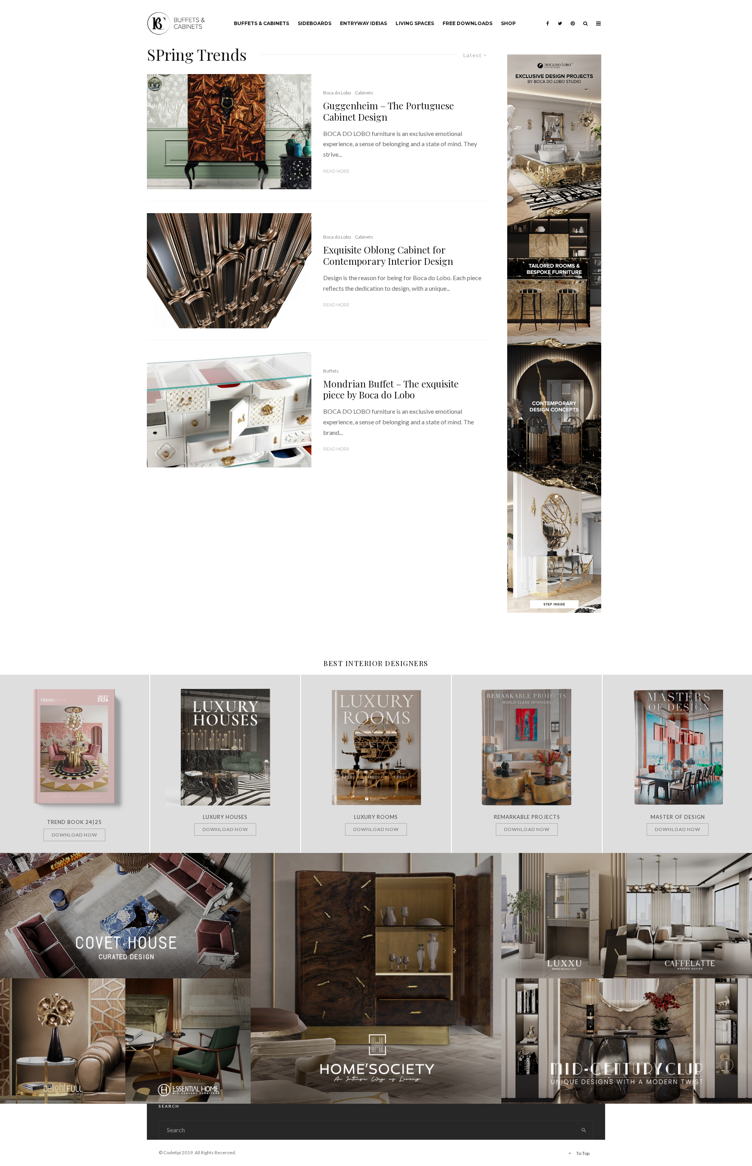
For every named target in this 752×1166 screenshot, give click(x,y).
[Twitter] (559, 17)
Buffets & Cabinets (261, 23)
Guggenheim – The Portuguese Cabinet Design (388, 111)
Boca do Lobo (337, 93)
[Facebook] (547, 17)
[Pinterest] (572, 17)
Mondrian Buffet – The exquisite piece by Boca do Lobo (391, 389)
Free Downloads (467, 23)
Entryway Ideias (363, 23)
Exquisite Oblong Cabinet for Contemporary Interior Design (388, 255)
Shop (508, 23)
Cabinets (364, 93)
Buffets (331, 371)
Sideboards (314, 23)
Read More (336, 171)
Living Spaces (415, 23)
